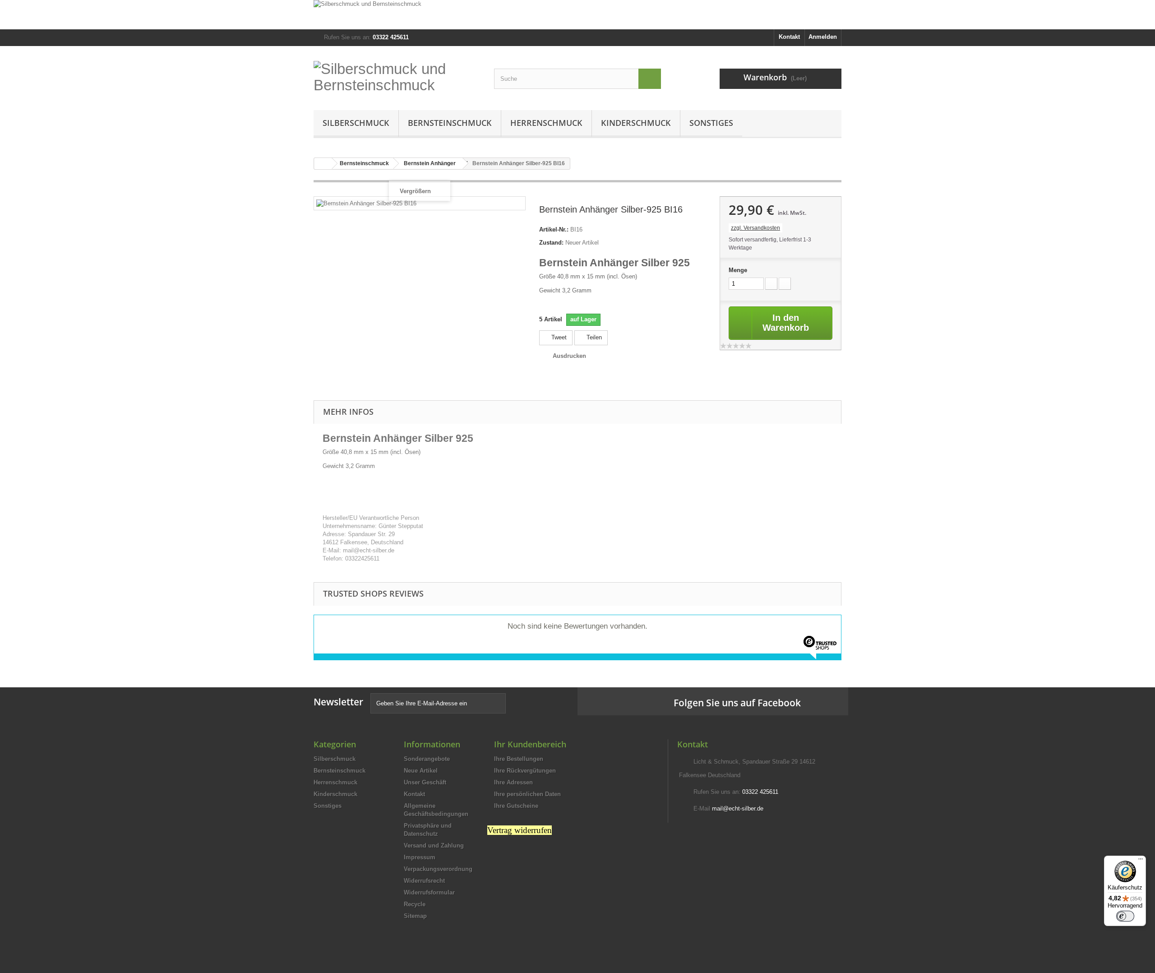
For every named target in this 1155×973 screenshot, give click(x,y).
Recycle (414, 904)
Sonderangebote (427, 758)
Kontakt (789, 36)
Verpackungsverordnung (438, 869)
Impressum (419, 857)
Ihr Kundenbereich (530, 744)
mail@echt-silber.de (737, 808)
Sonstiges (711, 122)
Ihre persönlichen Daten (527, 794)
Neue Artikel (421, 770)
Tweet (558, 337)
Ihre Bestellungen (518, 758)
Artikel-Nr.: (553, 229)
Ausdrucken (569, 355)
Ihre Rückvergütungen (525, 770)
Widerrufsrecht (424, 880)
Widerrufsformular (429, 892)
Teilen (593, 337)
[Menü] (1140, 861)
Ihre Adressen (513, 782)
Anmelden (822, 36)
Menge (738, 270)
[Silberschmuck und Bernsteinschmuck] (577, 14)
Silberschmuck (356, 122)
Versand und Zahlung (434, 845)
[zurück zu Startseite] (323, 163)
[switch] (1125, 916)
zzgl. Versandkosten (755, 228)
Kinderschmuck (636, 122)
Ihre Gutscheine (516, 805)
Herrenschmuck (546, 122)
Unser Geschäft (425, 782)
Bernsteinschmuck (450, 122)
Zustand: (551, 242)
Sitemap (415, 916)
